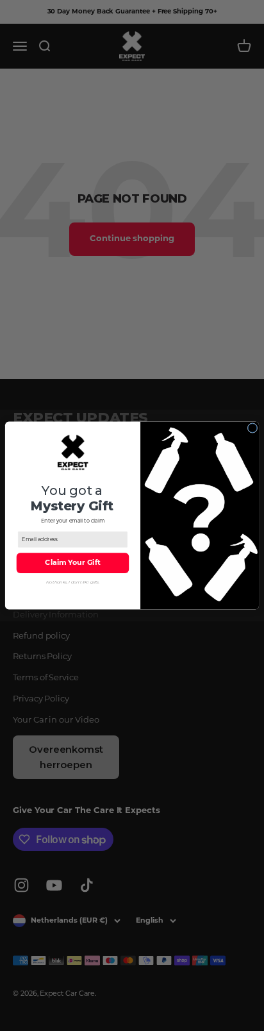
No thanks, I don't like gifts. (73, 582)
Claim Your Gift (72, 563)
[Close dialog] (252, 428)
